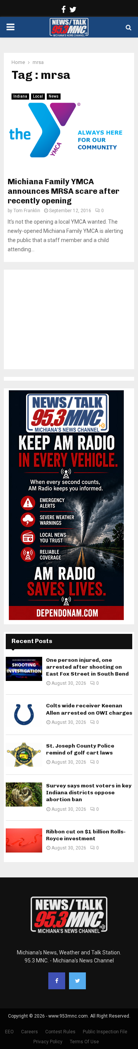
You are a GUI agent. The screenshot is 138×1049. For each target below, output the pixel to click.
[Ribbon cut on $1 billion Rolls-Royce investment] (24, 840)
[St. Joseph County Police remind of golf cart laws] (24, 755)
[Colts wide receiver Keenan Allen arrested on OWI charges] (24, 714)
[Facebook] (56, 980)
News (54, 96)
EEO (9, 1031)
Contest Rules (60, 1031)
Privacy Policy (47, 1041)
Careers (29, 1031)
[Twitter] (77, 980)
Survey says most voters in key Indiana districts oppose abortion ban (88, 792)
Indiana (20, 96)
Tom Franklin (26, 210)
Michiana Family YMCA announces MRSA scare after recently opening (63, 191)
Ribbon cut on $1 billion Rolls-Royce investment (86, 835)
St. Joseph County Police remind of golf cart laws (80, 749)
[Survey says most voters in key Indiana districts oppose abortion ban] (24, 794)
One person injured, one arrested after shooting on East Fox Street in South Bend (87, 667)
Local (38, 96)
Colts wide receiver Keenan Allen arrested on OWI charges (89, 709)
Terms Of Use (84, 1041)
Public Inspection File (105, 1031)
